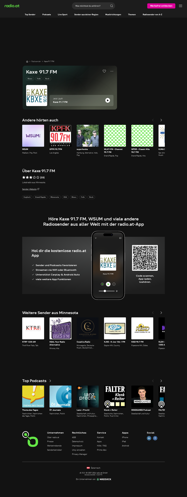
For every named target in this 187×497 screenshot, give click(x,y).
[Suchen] (111, 6)
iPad (124, 442)
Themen (132, 15)
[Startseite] (27, 61)
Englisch (27, 197)
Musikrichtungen (113, 15)
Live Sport (62, 15)
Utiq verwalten (78, 450)
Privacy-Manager (79, 454)
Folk (39, 79)
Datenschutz (77, 442)
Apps (99, 442)
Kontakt (100, 437)
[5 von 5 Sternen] (38, 177)
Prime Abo (101, 450)
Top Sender (30, 15)
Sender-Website (29, 189)
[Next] (161, 118)
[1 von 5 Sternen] (24, 177)
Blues (30, 79)
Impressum (77, 446)
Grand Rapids (40, 197)
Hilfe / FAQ (102, 446)
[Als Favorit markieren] (104, 71)
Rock (47, 79)
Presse (50, 442)
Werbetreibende (54, 446)
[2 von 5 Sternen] (27, 177)
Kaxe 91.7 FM (60, 102)
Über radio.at (53, 437)
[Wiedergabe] (107, 100)
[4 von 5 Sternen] (34, 177)
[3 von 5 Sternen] (31, 177)
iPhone (125, 437)
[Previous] (152, 118)
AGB (74, 437)
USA (65, 197)
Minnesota (55, 197)
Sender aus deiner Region (86, 15)
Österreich (95, 468)
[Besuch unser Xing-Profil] (155, 438)
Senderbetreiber (54, 450)
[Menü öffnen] (180, 6)
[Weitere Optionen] (112, 71)
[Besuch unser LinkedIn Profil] (149, 438)
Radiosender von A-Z (152, 15)
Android (125, 446)
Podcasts (46, 15)
